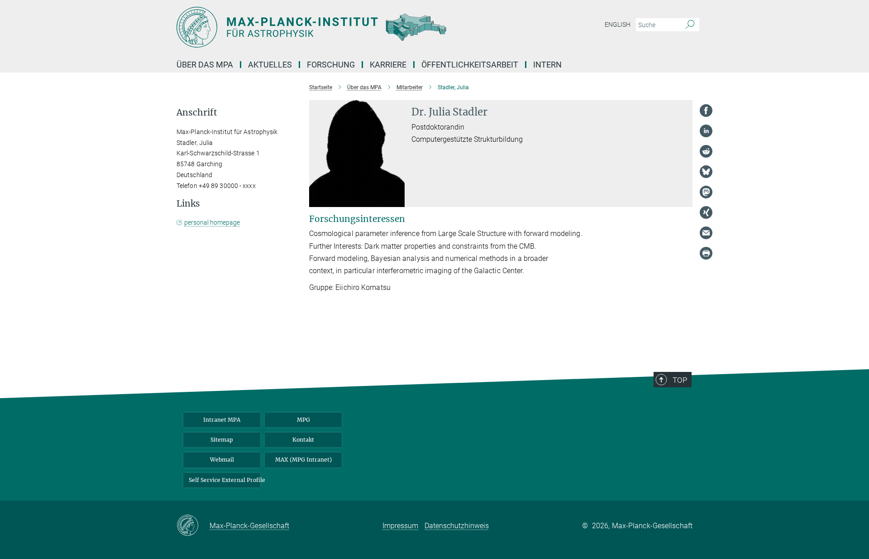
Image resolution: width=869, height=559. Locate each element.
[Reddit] (706, 151)
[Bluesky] (706, 171)
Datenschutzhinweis (457, 525)
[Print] (706, 253)
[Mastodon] (706, 192)
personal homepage (212, 222)
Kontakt (303, 439)
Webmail (222, 459)
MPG (303, 419)
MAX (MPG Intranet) (303, 459)
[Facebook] (706, 110)
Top (680, 380)
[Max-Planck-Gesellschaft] (193, 526)
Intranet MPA (221, 419)
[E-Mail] (706, 233)
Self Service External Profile (224, 480)
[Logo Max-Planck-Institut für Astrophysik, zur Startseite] (346, 27)
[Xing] (706, 212)
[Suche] (690, 25)
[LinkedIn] (706, 131)
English (617, 24)
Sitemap (221, 439)
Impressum (400, 525)
